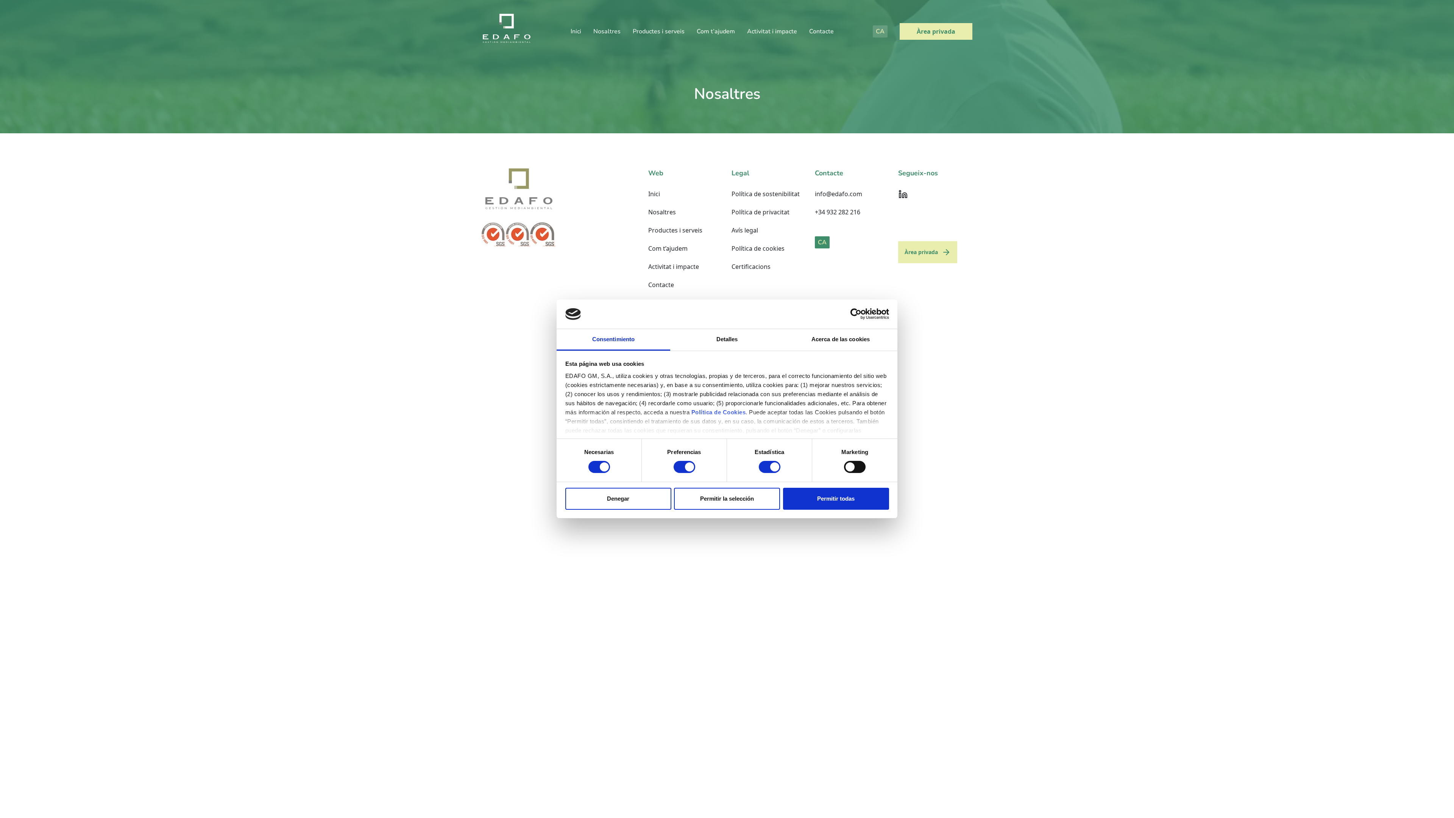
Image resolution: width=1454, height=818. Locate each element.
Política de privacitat (760, 212)
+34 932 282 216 (837, 212)
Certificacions (751, 266)
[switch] (684, 467)
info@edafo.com (838, 194)
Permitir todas (836, 498)
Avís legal (745, 230)
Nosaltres (607, 31)
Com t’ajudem (716, 31)
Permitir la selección (727, 498)
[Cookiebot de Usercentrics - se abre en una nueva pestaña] (856, 314)
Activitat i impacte (772, 31)
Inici (576, 31)
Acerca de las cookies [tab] (840, 339)
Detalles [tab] (727, 339)
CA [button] (880, 31)
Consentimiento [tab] (613, 339)
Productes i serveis (659, 31)
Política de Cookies (718, 412)
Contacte (821, 31)
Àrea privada (936, 31)
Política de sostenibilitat (766, 194)
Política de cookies (758, 248)
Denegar (618, 498)
